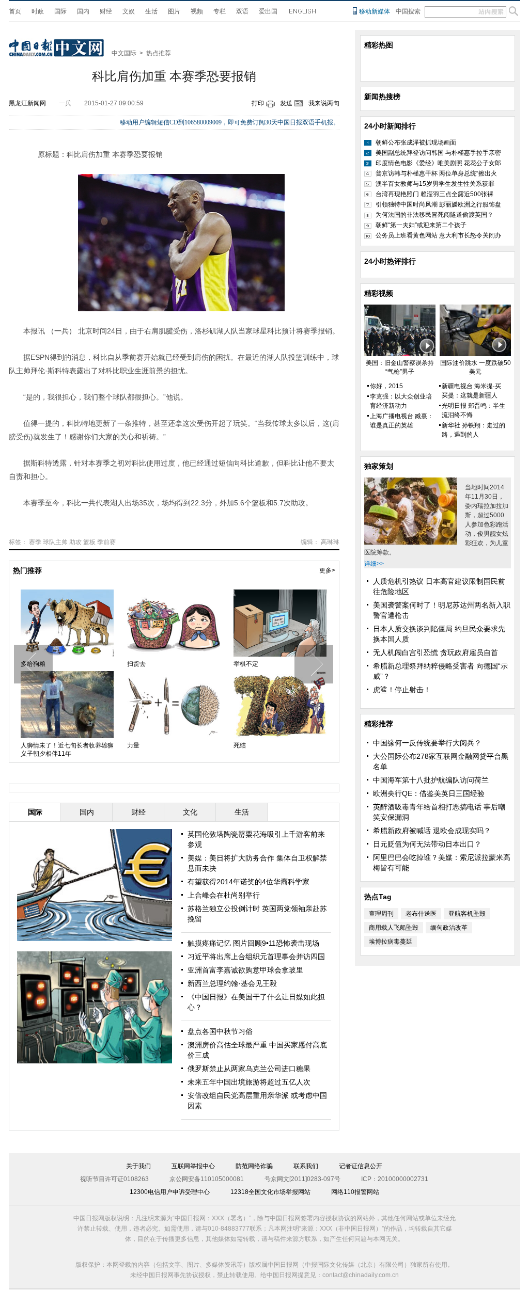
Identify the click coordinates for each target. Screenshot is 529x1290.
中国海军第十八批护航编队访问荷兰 (431, 780)
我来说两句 (323, 103)
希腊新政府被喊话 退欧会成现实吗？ (432, 830)
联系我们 (305, 1166)
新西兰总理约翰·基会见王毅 (232, 983)
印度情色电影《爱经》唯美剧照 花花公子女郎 (438, 163)
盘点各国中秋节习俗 (220, 1031)
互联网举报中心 (193, 1166)
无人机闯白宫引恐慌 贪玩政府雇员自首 (435, 652)
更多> (327, 570)
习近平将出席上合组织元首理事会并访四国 (256, 956)
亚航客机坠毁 (467, 913)
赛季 (35, 542)
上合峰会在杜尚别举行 (224, 895)
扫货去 (136, 663)
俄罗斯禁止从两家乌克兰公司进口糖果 (249, 1068)
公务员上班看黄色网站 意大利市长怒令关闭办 (438, 235)
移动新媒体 (374, 11)
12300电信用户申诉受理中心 (170, 1192)
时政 (38, 11)
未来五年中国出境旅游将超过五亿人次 (249, 1082)
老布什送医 (421, 913)
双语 (242, 11)
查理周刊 (381, 913)
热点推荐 (158, 53)
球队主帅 (55, 542)
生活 (151, 11)
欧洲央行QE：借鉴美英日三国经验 (429, 793)
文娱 (128, 11)
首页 (15, 11)
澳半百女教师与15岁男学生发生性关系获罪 (435, 183)
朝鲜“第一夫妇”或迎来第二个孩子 (421, 225)
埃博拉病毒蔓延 (390, 941)
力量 (133, 745)
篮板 (89, 542)
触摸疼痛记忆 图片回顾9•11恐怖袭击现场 (253, 943)
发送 (286, 103)
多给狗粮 (33, 663)
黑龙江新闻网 (27, 103)
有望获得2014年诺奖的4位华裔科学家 (248, 882)
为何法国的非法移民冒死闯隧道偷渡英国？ (434, 214)
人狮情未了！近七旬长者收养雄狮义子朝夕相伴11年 (67, 749)
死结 (240, 745)
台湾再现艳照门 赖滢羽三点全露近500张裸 (434, 194)
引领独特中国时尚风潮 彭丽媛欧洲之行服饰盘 (438, 204)
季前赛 (106, 542)
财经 (106, 11)
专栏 (219, 11)
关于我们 (138, 1166)
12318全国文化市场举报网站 (270, 1192)
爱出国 (268, 11)
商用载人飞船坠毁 (393, 927)
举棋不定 (246, 663)
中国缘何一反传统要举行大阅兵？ (427, 743)
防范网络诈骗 (254, 1166)
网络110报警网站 (355, 1192)
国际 (60, 11)
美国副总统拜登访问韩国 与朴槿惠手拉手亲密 (438, 152)
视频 (197, 11)
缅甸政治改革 (449, 927)
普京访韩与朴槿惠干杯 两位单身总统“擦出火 (436, 173)
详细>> (374, 563)
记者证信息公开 (360, 1166)
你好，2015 (386, 386)
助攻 (75, 542)
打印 (258, 103)
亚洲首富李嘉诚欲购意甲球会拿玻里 (245, 970)
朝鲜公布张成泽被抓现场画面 (416, 142)
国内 (83, 11)
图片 (174, 11)
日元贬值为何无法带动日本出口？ (427, 844)
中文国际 (124, 53)
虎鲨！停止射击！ (402, 690)
